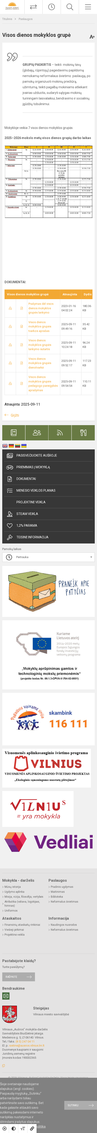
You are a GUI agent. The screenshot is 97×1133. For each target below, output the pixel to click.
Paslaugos (25, 19)
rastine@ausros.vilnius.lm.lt (26, 1045)
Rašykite (11, 976)
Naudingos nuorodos (64, 924)
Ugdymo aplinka (14, 891)
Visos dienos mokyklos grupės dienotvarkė (39, 363)
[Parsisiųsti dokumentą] (10, 308)
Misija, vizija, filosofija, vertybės (24, 896)
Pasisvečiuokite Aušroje (36, 455)
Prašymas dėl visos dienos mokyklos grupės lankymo (40, 308)
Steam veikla (27, 514)
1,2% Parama (26, 525)
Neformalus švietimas (64, 901)
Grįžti (15, 415)
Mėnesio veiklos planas (35, 490)
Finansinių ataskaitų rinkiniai (22, 924)
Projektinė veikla (31, 502)
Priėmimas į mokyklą (33, 467)
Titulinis (7, 19)
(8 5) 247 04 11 (25, 1041)
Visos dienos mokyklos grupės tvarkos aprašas (39, 326)
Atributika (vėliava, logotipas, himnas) (22, 903)
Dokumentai (26, 479)
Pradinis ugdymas (62, 886)
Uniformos (11, 910)
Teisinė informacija (32, 537)
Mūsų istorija (13, 886)
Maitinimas (58, 891)
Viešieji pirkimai (14, 929)
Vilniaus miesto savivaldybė (51, 1014)
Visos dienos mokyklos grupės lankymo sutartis (39, 345)
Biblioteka (57, 896)
